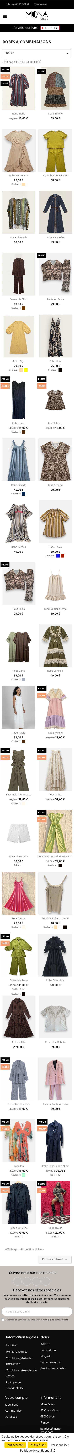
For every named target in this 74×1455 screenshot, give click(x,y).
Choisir (37, 53)
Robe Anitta (55, 794)
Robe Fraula (55, 1228)
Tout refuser (37, 1445)
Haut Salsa (19, 608)
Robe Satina (18, 918)
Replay (51, 28)
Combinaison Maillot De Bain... (55, 856)
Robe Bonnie (55, 113)
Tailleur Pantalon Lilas (55, 1104)
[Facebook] (17, 1281)
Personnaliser (60, 1445)
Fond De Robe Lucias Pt (55, 918)
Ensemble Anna (19, 980)
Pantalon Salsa (55, 299)
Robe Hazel (18, 423)
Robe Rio (19, 1166)
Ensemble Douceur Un (55, 175)
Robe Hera (55, 361)
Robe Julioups (55, 423)
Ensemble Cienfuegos (18, 794)
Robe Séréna (18, 547)
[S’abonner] (67, 1311)
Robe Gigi (18, 361)
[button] (5, 16)
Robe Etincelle (55, 670)
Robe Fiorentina (55, 980)
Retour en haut (55, 1259)
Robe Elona (18, 113)
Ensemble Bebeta (55, 1042)
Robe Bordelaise (18, 175)
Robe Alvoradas (55, 237)
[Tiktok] (36, 1281)
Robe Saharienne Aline (55, 1166)
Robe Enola (55, 547)
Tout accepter (15, 1445)
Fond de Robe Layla (55, 608)
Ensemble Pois (18, 237)
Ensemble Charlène (18, 1104)
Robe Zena (19, 670)
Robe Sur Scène (19, 1228)
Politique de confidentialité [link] (37, 1450)
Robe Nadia (18, 732)
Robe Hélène (55, 732)
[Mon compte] (64, 16)
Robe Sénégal (55, 485)
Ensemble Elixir (19, 299)
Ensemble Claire (18, 856)
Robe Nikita (18, 1042)
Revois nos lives (25, 27)
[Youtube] (45, 1281)
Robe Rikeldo (18, 485)
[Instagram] (27, 1281)
